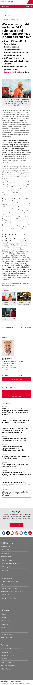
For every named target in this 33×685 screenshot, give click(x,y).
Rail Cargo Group (7, 560)
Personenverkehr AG (8, 553)
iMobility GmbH (7, 595)
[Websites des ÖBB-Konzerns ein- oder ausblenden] (31, 2)
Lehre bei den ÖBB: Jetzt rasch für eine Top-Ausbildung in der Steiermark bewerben (15, 494)
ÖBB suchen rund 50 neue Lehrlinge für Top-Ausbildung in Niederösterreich (15, 439)
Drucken (3, 683)
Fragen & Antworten (8, 662)
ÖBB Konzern (6, 546)
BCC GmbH (5, 570)
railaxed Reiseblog (7, 634)
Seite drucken (9, 328)
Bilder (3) (6, 290)
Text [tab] (4, 15)
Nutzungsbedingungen (19, 683)
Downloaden (17, 379)
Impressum (9, 683)
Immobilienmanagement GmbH (11, 563)
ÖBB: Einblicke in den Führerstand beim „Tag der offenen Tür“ (15, 465)
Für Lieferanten (6, 669)
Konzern (4, 614)
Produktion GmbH (7, 578)
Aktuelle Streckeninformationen (11, 649)
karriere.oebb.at (9, 285)
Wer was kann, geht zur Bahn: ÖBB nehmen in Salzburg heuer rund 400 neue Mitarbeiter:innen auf (16, 484)
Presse (4, 617)
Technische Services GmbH (10, 581)
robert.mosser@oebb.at (9, 367)
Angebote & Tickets (8, 655)
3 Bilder (15, 20)
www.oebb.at (6, 369)
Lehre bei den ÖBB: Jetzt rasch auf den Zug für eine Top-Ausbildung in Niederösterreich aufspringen (15, 430)
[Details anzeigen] (13, 302)
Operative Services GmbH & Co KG (12, 591)
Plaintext (16, 392)
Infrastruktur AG (7, 557)
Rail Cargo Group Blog (8, 637)
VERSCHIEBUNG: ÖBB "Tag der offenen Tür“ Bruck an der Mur (15, 457)
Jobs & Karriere (6, 621)
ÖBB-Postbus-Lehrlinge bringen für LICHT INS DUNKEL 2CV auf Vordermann (16, 421)
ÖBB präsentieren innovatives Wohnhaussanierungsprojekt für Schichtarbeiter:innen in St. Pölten (13, 448)
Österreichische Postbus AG (10, 585)
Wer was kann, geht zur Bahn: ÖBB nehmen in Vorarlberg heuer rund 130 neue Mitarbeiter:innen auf (16, 474)
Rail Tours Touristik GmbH (9, 588)
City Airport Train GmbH (9, 598)
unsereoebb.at (6, 631)
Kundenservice (6, 652)
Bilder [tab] (9, 15)
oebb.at (4, 627)
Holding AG (5, 550)
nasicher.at (5, 624)
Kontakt (28, 683)
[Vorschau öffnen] (16, 88)
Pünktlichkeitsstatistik (8, 665)
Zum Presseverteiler (16, 525)
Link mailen (27, 328)
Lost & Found (6, 659)
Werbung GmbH (7, 567)
